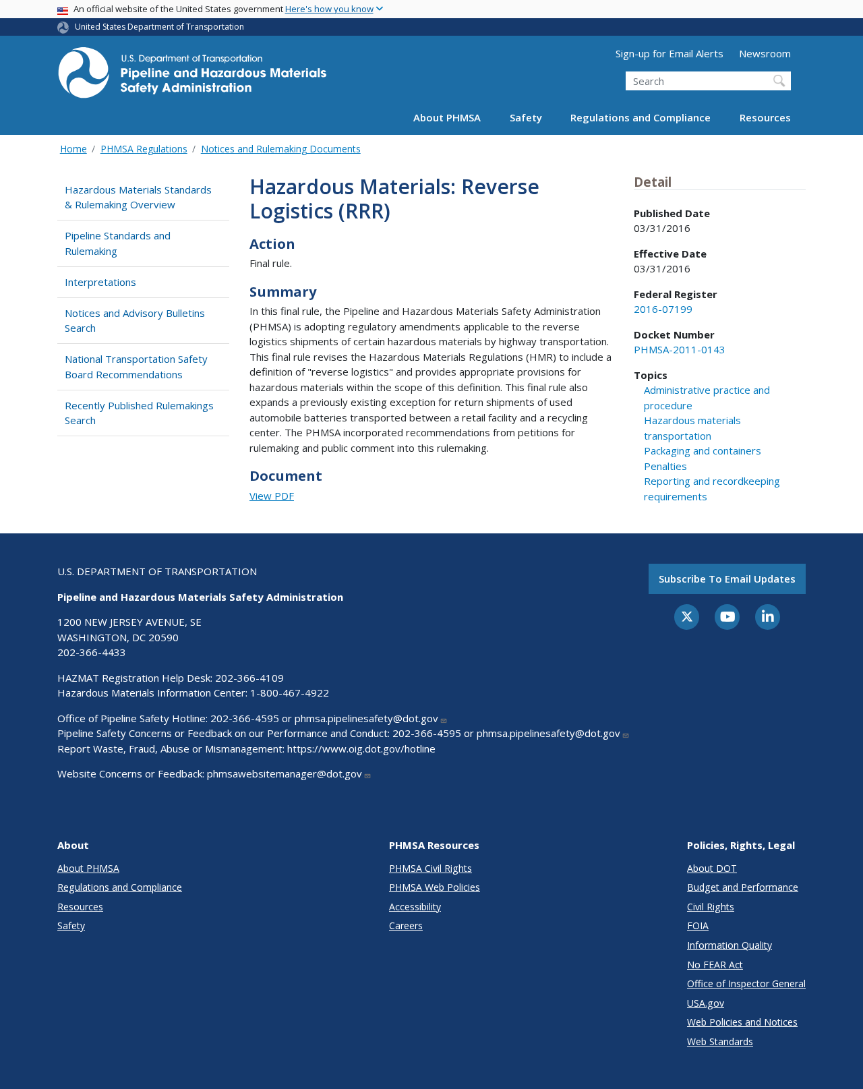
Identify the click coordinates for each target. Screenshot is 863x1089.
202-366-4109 (249, 677)
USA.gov (705, 1003)
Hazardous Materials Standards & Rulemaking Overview (138, 197)
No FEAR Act (715, 964)
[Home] (192, 76)
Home (73, 148)
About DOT (712, 868)
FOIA (698, 925)
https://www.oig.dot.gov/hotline (361, 748)
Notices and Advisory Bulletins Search (135, 320)
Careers (406, 925)
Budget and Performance (742, 887)
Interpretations (100, 282)
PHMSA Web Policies (434, 887)
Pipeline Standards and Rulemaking (118, 243)
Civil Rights (710, 906)
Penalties (665, 466)
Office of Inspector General (746, 983)
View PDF (271, 495)
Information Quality (729, 945)
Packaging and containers (702, 450)
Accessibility (415, 906)
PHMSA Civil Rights (430, 868)
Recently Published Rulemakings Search (139, 413)
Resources (765, 117)
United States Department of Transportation (159, 26)
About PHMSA (447, 117)
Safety (526, 117)
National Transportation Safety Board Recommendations (136, 366)
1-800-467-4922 (289, 692)
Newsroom (765, 53)
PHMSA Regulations (143, 148)
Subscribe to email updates (727, 578)
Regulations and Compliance (640, 117)
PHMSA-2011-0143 (679, 349)
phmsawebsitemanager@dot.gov (284, 773)
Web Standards (720, 1041)
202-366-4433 (91, 652)
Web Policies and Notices (742, 1022)
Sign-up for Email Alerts (669, 53)
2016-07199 (663, 309)
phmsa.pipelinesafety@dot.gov (366, 718)
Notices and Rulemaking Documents (281, 148)
